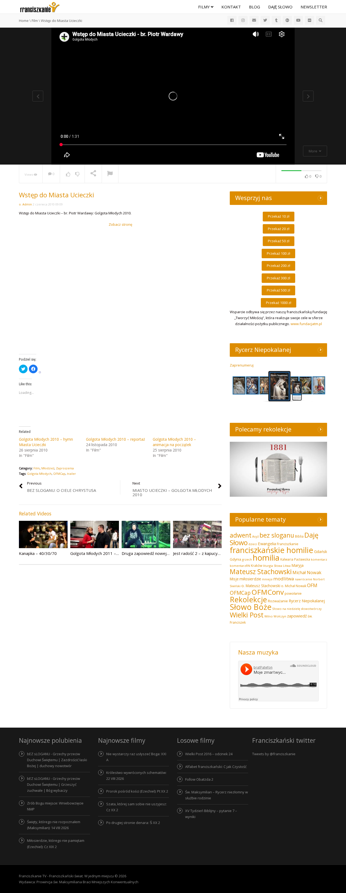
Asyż (255, 536)
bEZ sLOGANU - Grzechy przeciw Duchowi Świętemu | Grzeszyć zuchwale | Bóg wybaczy (53, 784)
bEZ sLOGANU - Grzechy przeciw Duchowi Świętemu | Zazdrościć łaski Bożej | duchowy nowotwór (57, 759)
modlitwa (283, 578)
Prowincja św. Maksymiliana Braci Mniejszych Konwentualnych (87, 881)
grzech (247, 559)
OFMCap (59, 474)
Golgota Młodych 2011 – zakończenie (105, 553)
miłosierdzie (250, 578)
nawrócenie (303, 579)
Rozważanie (278, 600)
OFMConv (267, 592)
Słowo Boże (250, 607)
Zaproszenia (65, 468)
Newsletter (314, 6)
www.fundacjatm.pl (306, 323)
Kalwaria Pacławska (295, 559)
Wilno (268, 616)
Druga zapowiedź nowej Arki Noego (155, 553)
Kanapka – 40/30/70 (38, 553)
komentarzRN (240, 566)
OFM (312, 585)
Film (37, 468)
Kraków (256, 565)
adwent (240, 535)
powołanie (293, 593)
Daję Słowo (280, 6)
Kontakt (231, 6)
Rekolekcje (248, 599)
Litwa (287, 566)
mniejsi (267, 579)
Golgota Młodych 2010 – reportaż (115, 439)
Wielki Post (247, 614)
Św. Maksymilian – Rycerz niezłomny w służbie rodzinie (216, 795)
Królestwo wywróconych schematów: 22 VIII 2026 (136, 775)
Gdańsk (320, 551)
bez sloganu (277, 535)
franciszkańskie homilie (271, 550)
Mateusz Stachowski (261, 571)
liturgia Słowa (272, 566)
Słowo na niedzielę (286, 609)
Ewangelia (267, 543)
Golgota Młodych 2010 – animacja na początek (174, 442)
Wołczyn (280, 616)
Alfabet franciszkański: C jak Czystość (216, 766)
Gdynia (235, 559)
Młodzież (47, 468)
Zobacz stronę (120, 224)
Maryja (297, 565)
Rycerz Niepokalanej (307, 600)
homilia (266, 557)
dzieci (252, 544)
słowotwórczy (311, 609)
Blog (254, 6)
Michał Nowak (306, 572)
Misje (234, 578)
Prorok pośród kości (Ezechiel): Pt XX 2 (137, 791)
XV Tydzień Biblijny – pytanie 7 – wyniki (211, 813)
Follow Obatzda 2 (199, 779)
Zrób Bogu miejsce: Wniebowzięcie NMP (55, 806)
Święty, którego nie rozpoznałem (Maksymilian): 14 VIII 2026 (53, 824)
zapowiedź (297, 616)
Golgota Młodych (39, 474)
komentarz (319, 559)
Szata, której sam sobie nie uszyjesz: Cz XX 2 (136, 807)
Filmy (204, 6)
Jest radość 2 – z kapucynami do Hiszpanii (211, 553)
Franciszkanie (287, 544)
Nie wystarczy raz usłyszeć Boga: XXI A (136, 756)
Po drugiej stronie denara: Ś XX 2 (133, 822)
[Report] (110, 174)
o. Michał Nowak (293, 586)
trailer (71, 474)
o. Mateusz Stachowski (260, 585)
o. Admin (25, 204)
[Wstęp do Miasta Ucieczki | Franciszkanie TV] (40, 6)
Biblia (299, 536)
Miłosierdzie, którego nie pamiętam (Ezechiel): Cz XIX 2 (55, 843)
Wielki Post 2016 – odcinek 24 (208, 753)
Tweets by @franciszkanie (273, 753)
